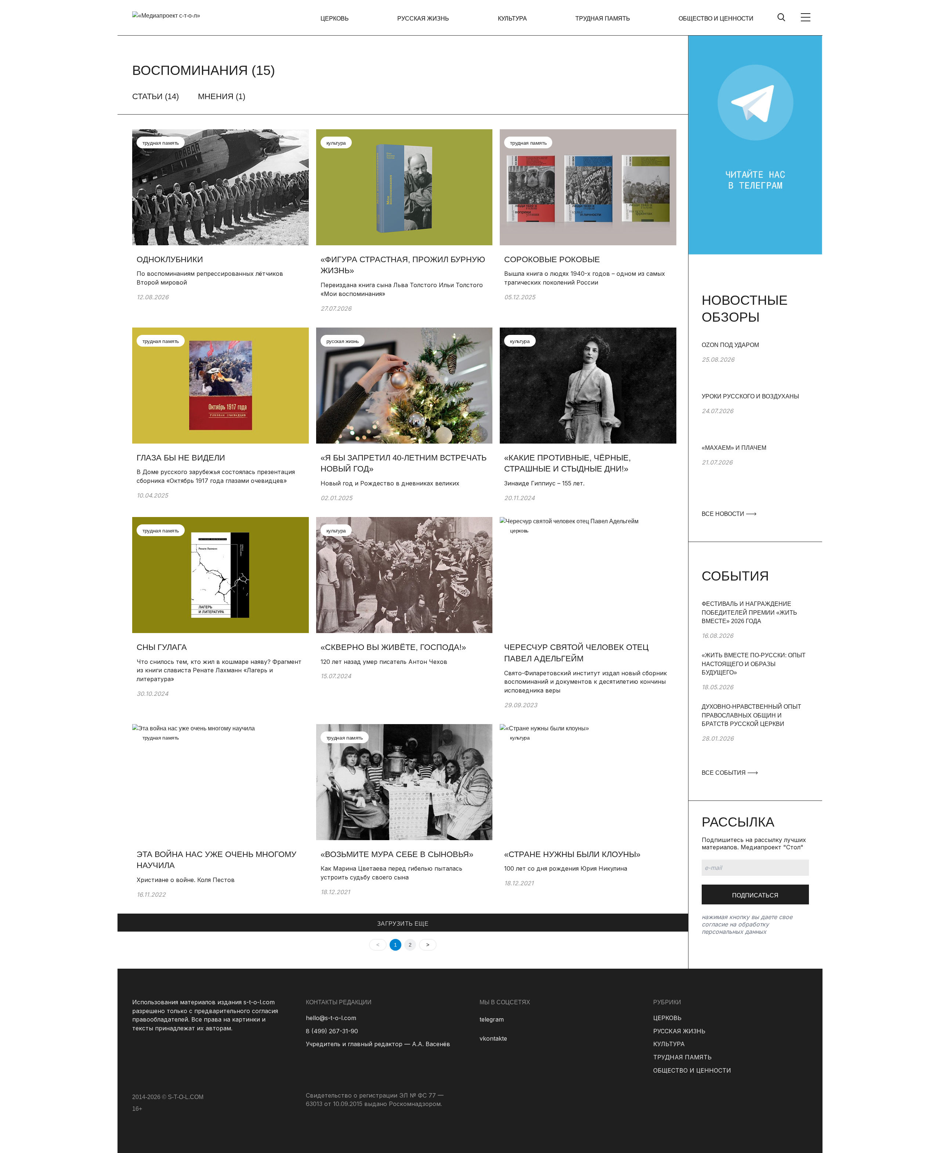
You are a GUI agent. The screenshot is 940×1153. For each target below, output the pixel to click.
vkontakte (493, 1038)
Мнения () (221, 96)
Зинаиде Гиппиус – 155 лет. (545, 483)
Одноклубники (170, 259)
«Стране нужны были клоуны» (572, 854)
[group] (755, 366)
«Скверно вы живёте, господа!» (393, 647)
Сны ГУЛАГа (162, 647)
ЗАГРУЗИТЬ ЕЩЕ (403, 924)
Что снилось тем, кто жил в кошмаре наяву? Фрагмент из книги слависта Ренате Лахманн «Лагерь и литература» (219, 670)
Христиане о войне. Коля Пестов (186, 879)
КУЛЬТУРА (512, 18)
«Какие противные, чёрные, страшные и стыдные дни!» (567, 463)
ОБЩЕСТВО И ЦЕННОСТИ (716, 18)
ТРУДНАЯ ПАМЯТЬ (602, 18)
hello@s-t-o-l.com (331, 1018)
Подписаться (755, 895)
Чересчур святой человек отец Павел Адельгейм (576, 653)
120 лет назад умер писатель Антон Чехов (384, 661)
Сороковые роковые (552, 259)
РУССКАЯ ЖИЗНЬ (423, 18)
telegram (492, 1019)
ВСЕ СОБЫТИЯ (724, 773)
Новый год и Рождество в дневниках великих (390, 483)
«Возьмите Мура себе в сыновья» (397, 854)
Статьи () (155, 96)
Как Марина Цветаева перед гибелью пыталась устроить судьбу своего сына (391, 873)
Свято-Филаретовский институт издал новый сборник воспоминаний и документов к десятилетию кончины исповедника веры (585, 681)
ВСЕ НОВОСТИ (724, 514)
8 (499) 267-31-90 (332, 1031)
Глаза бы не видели (181, 457)
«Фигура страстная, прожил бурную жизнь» (403, 265)
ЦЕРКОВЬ (335, 18)
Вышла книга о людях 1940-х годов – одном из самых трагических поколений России (584, 278)
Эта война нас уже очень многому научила (216, 860)
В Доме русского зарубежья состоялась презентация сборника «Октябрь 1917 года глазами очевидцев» (216, 476)
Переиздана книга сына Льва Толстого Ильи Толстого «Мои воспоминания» (402, 289)
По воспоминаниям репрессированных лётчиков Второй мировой (210, 278)
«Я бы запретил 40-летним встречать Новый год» (404, 463)
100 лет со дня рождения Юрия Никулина (565, 868)
